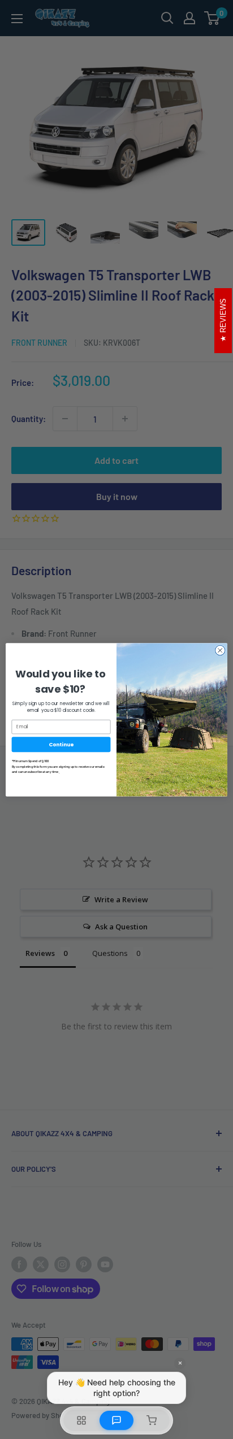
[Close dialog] (220, 650)
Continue (61, 743)
